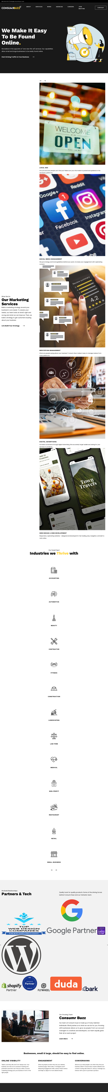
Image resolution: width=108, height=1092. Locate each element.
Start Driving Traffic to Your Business (15, 57)
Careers (71, 6)
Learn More (63, 1039)
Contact (100, 7)
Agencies (59, 6)
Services (39, 6)
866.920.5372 (5, 1)
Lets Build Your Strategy (11, 326)
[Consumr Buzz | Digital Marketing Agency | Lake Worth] (11, 8)
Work (49, 6)
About (28, 6)
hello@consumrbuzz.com (17, 1)
